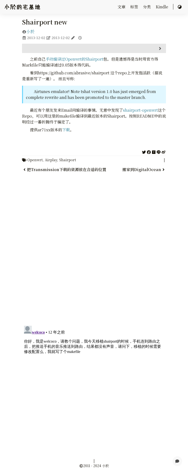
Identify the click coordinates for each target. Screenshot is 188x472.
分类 (147, 7)
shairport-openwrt (140, 110)
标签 (134, 7)
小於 (30, 31)
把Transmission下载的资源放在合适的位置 (66, 169)
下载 (66, 130)
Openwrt (35, 159)
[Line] (158, 151)
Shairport (67, 159)
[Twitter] (143, 151)
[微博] (163, 151)
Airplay (51, 159)
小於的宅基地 (22, 7)
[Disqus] (94, 259)
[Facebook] (148, 151)
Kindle (162, 7)
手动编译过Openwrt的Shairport (74, 59)
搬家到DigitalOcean (141, 169)
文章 (122, 7)
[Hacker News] (153, 151)
